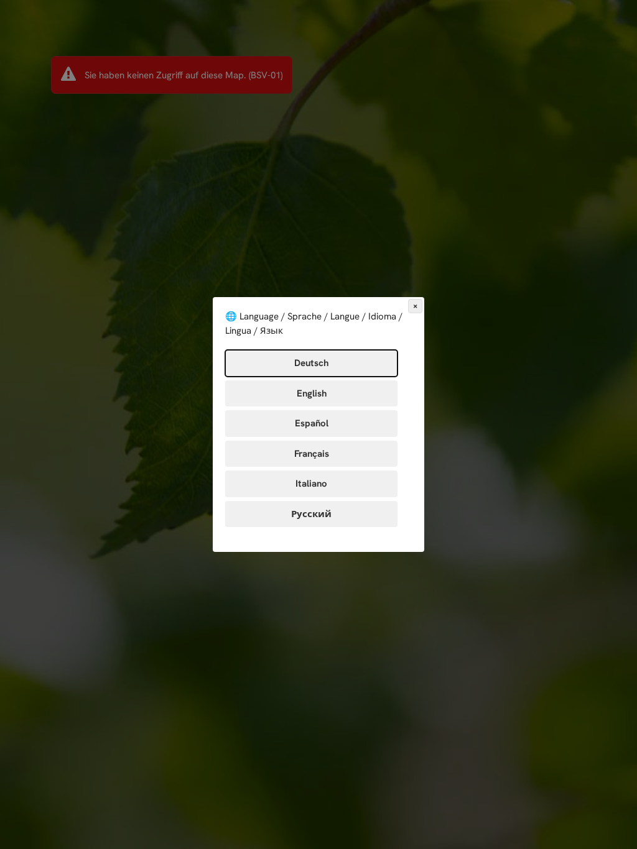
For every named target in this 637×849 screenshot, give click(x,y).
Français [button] (311, 453)
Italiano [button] (311, 483)
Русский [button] (311, 514)
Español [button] (311, 423)
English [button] (312, 393)
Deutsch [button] (311, 363)
